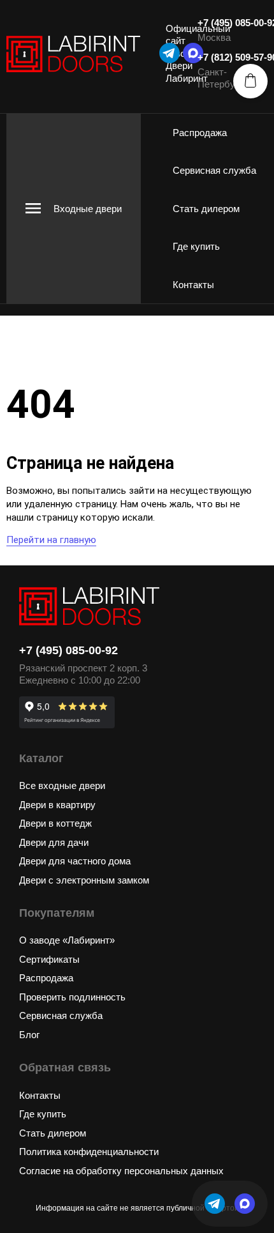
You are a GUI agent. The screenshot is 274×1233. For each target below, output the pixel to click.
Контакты (193, 284)
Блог (29, 1034)
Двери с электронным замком (84, 880)
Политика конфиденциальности (89, 1151)
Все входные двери (62, 785)
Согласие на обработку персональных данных (121, 1170)
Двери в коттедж (55, 823)
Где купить (196, 246)
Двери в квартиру (57, 804)
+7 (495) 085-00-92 (68, 650)
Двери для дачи (54, 842)
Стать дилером (206, 208)
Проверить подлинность (72, 997)
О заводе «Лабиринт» (67, 940)
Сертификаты (49, 959)
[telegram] (169, 53)
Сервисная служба (214, 170)
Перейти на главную (51, 540)
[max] (244, 1203)
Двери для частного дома (75, 860)
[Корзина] (250, 81)
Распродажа (200, 132)
